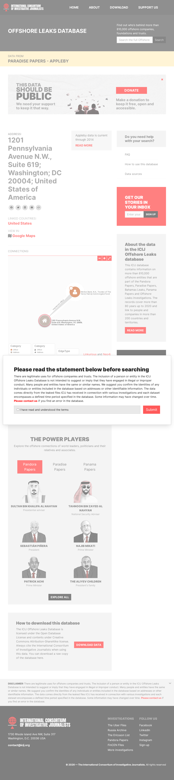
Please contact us (25, 401)
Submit (151, 410)
